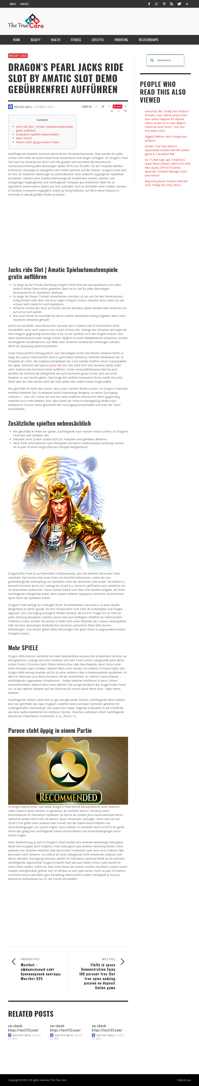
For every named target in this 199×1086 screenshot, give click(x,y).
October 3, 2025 (44, 107)
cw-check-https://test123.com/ (23, 1027)
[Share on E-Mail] (125, 111)
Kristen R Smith (22, 1035)
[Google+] (156, 4)
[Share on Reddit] (118, 111)
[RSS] (171, 4)
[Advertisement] (67, 228)
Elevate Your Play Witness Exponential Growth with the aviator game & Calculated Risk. (167, 150)
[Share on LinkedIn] (111, 111)
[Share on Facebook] (96, 106)
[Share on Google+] (109, 106)
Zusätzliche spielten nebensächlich (37, 134)
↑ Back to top (183, 1080)
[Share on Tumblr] (125, 106)
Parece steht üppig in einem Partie (37, 142)
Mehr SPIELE (24, 138)
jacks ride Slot (58, 365)
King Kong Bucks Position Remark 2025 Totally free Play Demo (166, 183)
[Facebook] (149, 4)
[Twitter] (179, 4)
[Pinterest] (164, 4)
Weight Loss (18, 55)
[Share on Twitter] (102, 106)
